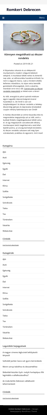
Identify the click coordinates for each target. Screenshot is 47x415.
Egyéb (5, 169)
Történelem (8, 219)
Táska (5, 208)
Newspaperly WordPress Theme (23, 411)
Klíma (5, 185)
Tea (4, 214)
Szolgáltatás (8, 197)
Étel (4, 174)
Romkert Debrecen (23, 9)
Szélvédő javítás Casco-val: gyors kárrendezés (22, 361)
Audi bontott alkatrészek (11, 245)
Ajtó (4, 152)
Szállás (5, 191)
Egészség (6, 163)
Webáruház (7, 231)
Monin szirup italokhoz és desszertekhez (20, 366)
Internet (6, 180)
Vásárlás (6, 225)
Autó (5, 157)
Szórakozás (7, 202)
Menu (42, 17)
